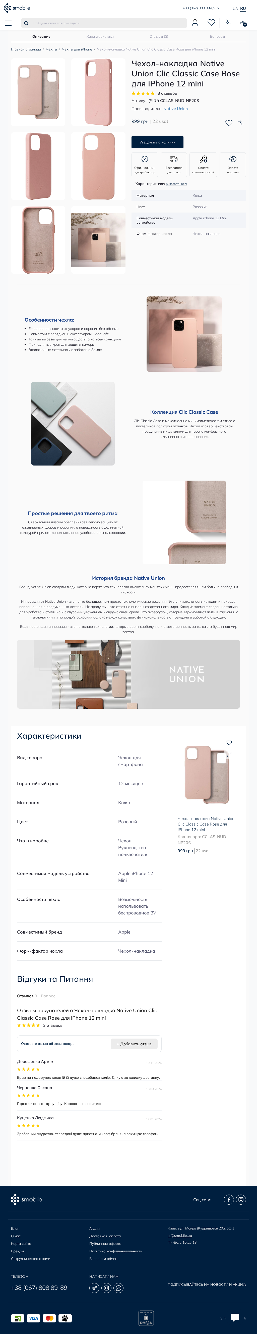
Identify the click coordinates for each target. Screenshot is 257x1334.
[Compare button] (241, 123)
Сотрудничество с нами (30, 1258)
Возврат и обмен (103, 1258)
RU (243, 8)
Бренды (17, 1251)
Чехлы (51, 49)
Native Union (175, 108)
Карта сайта (21, 1243)
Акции (94, 1228)
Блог (15, 1228)
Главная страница (26, 49)
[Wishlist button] (229, 123)
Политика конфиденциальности (115, 1251)
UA (235, 8)
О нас (16, 1236)
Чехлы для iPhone (77, 49)
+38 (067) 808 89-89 (39, 1287)
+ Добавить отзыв (134, 1043)
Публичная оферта (105, 1243)
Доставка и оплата (105, 1236)
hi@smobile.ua (180, 1235)
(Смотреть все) (176, 184)
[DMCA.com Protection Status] (146, 1318)
